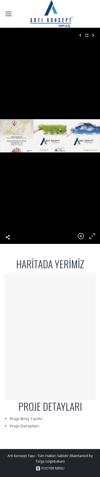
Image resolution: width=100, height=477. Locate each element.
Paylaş (8, 237)
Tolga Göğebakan (50, 461)
